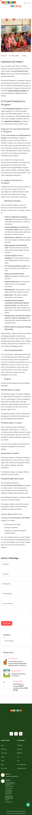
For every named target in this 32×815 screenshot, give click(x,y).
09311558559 (8, 792)
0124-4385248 (8, 788)
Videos (2, 760)
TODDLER (19, 749)
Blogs (2, 764)
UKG (18, 760)
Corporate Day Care (21, 768)
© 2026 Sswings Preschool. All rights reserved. (16, 811)
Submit (5, 623)
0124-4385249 (8, 790)
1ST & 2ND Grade (21, 764)
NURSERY (19, 753)
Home (2, 745)
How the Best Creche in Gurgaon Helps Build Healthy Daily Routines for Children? (17, 663)
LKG (18, 756)
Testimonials (4, 753)
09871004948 (8, 793)
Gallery (2, 756)
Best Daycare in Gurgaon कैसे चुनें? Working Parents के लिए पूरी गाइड (20, 687)
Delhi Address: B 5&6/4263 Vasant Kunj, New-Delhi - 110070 (9, 798)
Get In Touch (4, 768)
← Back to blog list (8, 640)
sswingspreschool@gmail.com (12, 776)
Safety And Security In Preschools (19, 675)
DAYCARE (19, 745)
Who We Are (4, 749)
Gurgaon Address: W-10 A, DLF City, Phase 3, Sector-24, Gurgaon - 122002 (10, 784)
